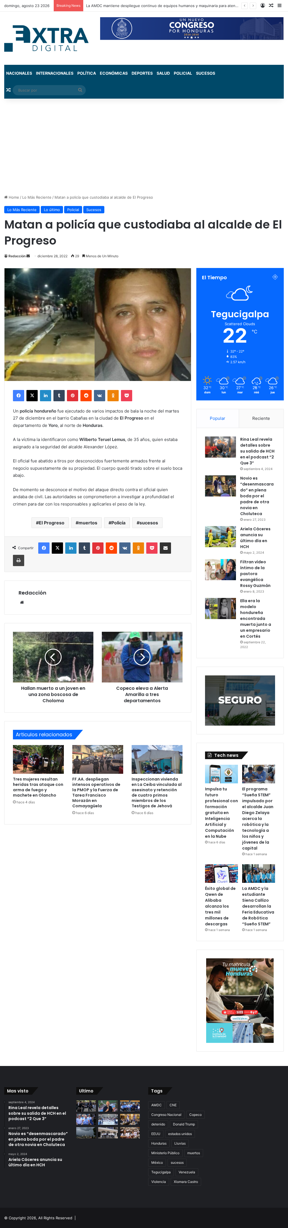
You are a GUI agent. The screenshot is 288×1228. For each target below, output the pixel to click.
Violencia (158, 1182)
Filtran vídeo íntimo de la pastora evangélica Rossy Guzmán (255, 573)
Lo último (52, 209)
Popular (217, 418)
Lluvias (180, 1143)
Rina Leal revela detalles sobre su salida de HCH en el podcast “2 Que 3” (257, 451)
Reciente (261, 418)
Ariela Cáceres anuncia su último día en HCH (255, 537)
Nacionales (19, 73)
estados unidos (180, 1134)
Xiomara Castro (186, 1182)
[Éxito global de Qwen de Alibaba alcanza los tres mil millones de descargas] (221, 873)
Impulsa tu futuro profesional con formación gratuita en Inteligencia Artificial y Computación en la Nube (221, 812)
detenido (158, 1124)
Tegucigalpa (161, 1172)
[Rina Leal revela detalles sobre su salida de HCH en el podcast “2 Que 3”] (220, 447)
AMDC (156, 1105)
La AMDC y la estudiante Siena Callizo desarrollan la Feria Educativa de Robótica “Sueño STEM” (258, 906)
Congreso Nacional (166, 1114)
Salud (163, 73)
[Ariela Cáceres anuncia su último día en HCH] (220, 536)
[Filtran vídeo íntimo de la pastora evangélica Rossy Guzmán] (220, 569)
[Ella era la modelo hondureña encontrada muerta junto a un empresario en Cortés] (220, 608)
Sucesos (205, 73)
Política (86, 73)
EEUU (155, 1134)
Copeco (195, 1114)
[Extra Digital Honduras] (48, 38)
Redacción (17, 256)
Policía (118, 523)
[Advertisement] (144, 146)
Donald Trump (184, 1124)
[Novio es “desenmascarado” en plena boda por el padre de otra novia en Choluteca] (220, 485)
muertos (87, 523)
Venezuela (187, 1172)
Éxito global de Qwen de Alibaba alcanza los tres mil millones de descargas (220, 906)
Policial (183, 73)
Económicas (114, 73)
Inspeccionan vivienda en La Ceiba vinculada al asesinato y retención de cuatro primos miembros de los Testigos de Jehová (157, 792)
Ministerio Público (165, 1153)
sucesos (149, 523)
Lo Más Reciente (36, 197)
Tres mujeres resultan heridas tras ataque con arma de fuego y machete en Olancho (38, 787)
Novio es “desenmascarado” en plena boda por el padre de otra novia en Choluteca (257, 496)
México (157, 1162)
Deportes (142, 73)
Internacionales (54, 73)
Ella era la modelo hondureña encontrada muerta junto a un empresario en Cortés (255, 618)
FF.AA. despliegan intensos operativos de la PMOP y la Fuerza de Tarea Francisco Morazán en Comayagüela (96, 792)
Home (13, 197)
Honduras (158, 1143)
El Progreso (51, 523)
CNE (173, 1105)
